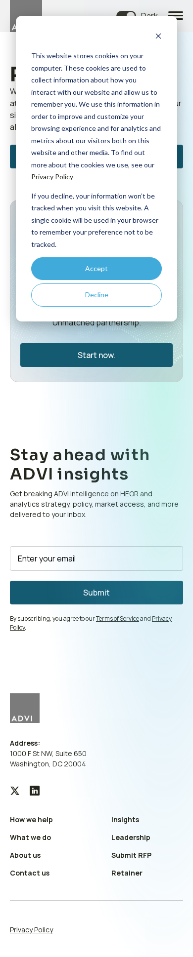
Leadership (130, 837)
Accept (96, 268)
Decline (96, 294)
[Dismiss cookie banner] (158, 37)
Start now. (96, 355)
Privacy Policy (52, 176)
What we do (30, 837)
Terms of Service (117, 618)
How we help (31, 819)
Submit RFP (131, 855)
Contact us (29, 872)
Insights (125, 819)
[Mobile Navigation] (175, 16)
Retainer (127, 872)
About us (25, 855)
